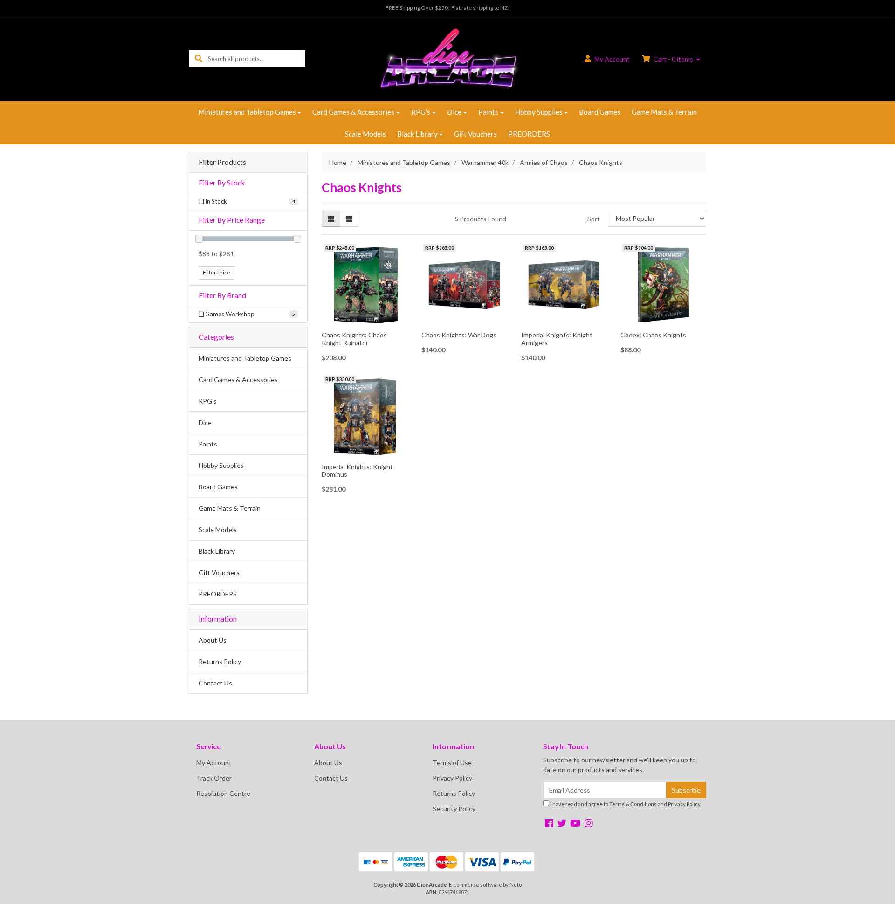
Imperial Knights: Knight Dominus (357, 471)
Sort (593, 219)
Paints (488, 112)
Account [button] (612, 59)
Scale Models (365, 134)
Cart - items (673, 59)
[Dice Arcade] (447, 58)
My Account (214, 763)
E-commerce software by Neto (485, 885)
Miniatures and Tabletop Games (247, 112)
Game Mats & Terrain (664, 112)
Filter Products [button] (222, 162)
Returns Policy (220, 661)
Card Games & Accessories (353, 112)
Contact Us (215, 683)
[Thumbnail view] (331, 219)
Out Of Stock (663, 320)
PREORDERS (529, 134)
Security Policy (454, 809)
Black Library (417, 134)
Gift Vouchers (475, 134)
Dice (454, 112)
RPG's (420, 112)
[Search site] (198, 58)
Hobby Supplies (539, 112)
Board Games (599, 112)
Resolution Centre (223, 793)
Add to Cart (364, 321)
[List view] (349, 219)
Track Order (214, 778)
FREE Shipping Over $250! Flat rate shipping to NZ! (448, 7)
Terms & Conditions (633, 804)
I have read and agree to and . (625, 804)
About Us (213, 640)
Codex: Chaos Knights (653, 335)
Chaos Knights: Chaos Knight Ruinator (354, 339)
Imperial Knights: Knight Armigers (556, 339)
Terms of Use (452, 763)
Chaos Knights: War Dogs (458, 335)
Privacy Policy (452, 778)
